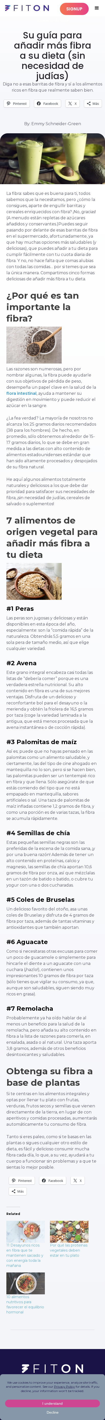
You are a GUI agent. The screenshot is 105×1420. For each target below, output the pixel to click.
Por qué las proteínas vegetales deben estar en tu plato (68, 1250)
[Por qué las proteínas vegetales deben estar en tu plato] (69, 1232)
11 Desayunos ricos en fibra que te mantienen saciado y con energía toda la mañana (24, 1255)
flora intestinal (21, 393)
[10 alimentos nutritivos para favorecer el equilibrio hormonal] (25, 1283)
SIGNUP (74, 9)
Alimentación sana (53, 20)
